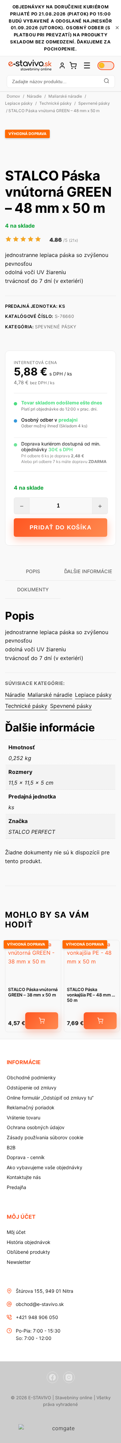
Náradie (34, 96)
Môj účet (16, 1232)
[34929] (100, 1020)
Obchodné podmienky (31, 1077)
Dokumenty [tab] (33, 589)
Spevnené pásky (94, 103)
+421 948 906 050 (37, 1317)
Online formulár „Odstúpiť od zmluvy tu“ (50, 1098)
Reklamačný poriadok (30, 1107)
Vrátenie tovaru (23, 1117)
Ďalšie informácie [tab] (88, 571)
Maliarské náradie (65, 96)
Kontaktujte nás (24, 1177)
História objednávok (28, 1242)
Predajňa (16, 1187)
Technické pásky (55, 103)
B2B (11, 1147)
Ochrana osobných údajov (36, 1127)
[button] (60, 81)
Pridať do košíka (60, 527)
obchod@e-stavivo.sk (40, 1304)
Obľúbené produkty (28, 1252)
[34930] (41, 1020)
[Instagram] (69, 1377)
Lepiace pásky (19, 103)
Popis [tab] (33, 571)
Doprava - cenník (26, 1157)
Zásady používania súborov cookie (45, 1137)
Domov (13, 96)
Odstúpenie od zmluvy (31, 1087)
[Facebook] (52, 1377)
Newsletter (19, 1262)
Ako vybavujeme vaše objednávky (44, 1167)
